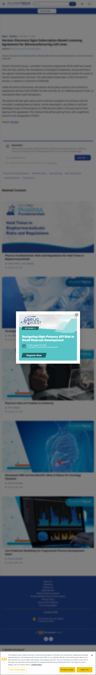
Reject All (84, 670)
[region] (48, 663)
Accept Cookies (67, 670)
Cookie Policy (36, 665)
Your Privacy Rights (18, 670)
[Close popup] (76, 314)
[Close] (92, 655)
